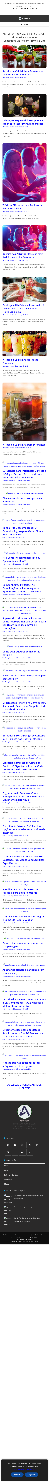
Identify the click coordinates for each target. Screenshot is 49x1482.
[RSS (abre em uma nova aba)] (36, 9)
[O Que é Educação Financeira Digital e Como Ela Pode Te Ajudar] (24, 912)
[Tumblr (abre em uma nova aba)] (27, 9)
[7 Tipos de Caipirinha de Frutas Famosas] (24, 355)
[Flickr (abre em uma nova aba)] (30, 9)
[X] (8, 1145)
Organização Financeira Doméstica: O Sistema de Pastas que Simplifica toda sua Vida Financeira (24, 706)
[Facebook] (15, 1145)
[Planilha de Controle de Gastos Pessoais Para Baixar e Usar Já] (24, 884)
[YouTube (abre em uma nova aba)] (33, 9)
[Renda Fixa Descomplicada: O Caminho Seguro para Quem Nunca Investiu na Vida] (24, 523)
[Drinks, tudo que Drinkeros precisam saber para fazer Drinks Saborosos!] (24, 115)
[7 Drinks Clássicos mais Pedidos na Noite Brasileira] (24, 200)
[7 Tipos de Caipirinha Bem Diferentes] (24, 440)
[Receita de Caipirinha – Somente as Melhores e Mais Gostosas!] (24, 66)
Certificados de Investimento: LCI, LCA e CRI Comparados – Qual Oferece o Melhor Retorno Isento (24, 1003)
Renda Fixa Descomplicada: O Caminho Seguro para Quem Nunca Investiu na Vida (23, 531)
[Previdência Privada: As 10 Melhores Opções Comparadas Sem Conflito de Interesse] (24, 821)
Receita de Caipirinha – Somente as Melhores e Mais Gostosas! (22, 73)
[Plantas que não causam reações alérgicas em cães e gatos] (24, 1058)
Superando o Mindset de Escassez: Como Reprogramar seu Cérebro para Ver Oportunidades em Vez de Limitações (24, 623)
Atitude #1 (14, 1238)
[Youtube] (22, 1152)
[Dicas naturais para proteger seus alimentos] (24, 493)
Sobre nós (8, 1179)
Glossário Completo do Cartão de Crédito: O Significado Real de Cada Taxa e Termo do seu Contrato (22, 766)
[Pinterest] (37, 1145)
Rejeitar (32, 1474)
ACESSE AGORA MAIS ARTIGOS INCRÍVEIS (24, 1086)
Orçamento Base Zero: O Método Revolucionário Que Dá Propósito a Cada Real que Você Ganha (22, 1033)
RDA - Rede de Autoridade (29, 1241)
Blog (6, 1170)
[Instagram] (22, 1145)
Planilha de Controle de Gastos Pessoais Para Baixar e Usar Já (20, 891)
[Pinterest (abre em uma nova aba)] (19, 9)
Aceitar (17, 1474)
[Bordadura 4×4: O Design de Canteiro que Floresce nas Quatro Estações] (24, 731)
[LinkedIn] (29, 1145)
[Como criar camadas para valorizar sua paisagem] (24, 938)
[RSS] (29, 1152)
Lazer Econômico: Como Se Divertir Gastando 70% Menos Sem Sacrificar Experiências (23, 860)
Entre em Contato (11, 1175)
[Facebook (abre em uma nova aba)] (16, 9)
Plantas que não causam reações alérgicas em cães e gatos (21, 1064)
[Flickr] (8, 1152)
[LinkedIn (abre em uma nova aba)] (25, 9)
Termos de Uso (26, 1235)
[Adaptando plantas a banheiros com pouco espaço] (24, 965)
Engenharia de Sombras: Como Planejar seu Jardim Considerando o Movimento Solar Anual (23, 796)
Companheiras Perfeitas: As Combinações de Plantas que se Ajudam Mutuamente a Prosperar (21, 588)
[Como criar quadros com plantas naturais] (24, 647)
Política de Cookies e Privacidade (24, 1469)
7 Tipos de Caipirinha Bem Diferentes (23, 444)
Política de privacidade (10, 1235)
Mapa (6, 1184)
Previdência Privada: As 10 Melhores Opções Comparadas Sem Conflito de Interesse (23, 829)
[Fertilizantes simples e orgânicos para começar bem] (24, 671)
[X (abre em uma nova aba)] (13, 9)
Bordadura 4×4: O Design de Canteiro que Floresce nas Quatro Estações (23, 737)
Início (6, 1166)
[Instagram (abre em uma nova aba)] (22, 9)
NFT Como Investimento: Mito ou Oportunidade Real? (21, 559)
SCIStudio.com (24, 1238)
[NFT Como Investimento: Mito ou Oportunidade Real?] (24, 553)
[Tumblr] (15, 1152)
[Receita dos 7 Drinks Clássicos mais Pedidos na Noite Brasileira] (24, 249)
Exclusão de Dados (39, 1235)
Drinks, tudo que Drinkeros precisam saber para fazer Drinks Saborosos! (23, 122)
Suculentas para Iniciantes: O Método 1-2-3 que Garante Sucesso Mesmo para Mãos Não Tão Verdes (24, 474)
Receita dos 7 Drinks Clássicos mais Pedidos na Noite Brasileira (22, 255)
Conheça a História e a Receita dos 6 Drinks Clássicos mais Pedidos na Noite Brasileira (23, 308)
